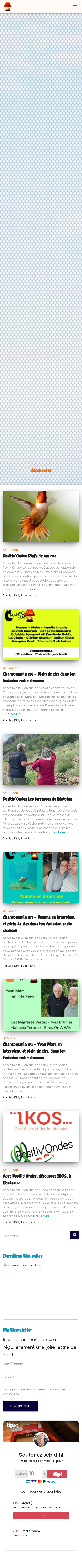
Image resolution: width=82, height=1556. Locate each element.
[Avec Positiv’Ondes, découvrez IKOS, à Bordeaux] (41, 1136)
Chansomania (10, 667)
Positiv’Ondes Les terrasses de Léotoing (37, 799)
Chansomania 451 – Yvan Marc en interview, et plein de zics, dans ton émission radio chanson (34, 1050)
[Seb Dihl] (9, 6)
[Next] (71, 1291)
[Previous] (11, 1291)
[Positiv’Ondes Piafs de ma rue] (41, 516)
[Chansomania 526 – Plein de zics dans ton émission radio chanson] (41, 634)
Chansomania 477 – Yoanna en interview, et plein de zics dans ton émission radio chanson (39, 923)
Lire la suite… (31, 589)
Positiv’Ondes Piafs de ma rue (29, 556)
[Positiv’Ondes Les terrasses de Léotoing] (41, 759)
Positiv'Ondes (10, 549)
